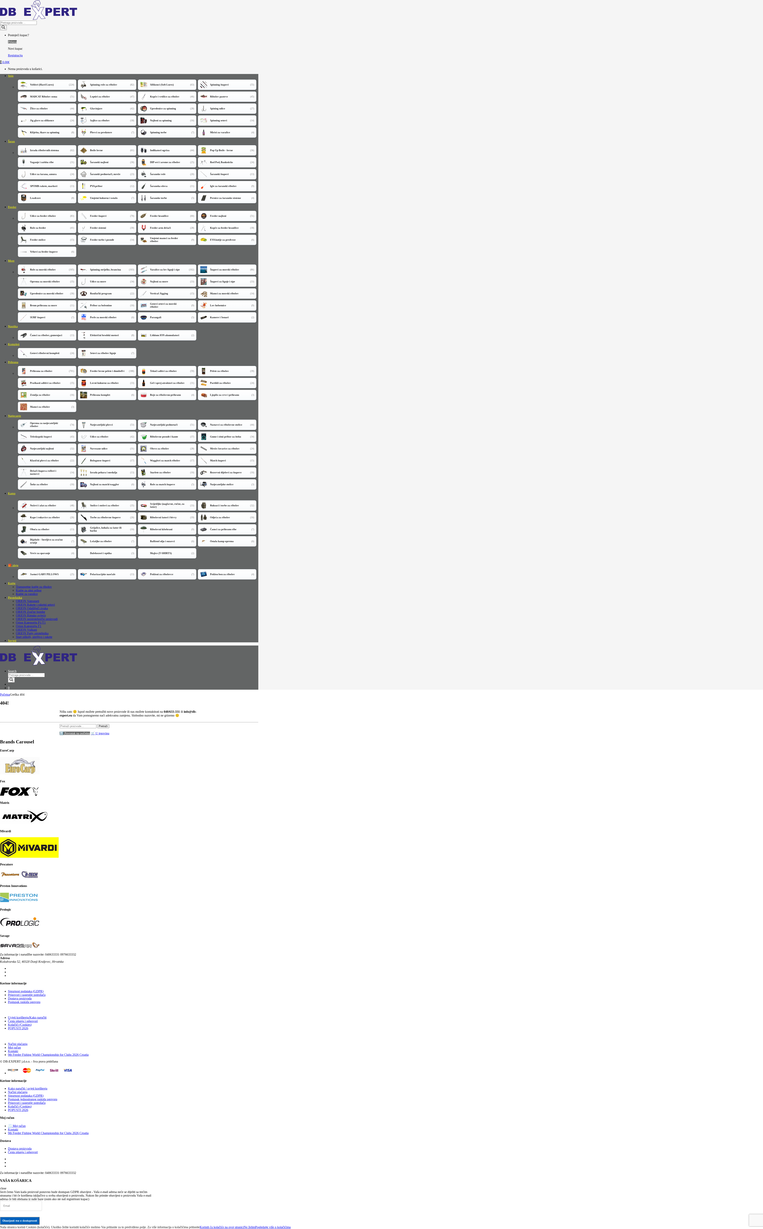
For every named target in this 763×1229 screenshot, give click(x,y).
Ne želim (249, 1227)
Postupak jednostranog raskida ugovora (32, 1099)
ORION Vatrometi (27, 601)
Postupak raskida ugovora (24, 1002)
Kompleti (13, 344)
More (11, 260)
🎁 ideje (13, 565)
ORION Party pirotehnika (32, 633)
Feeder (12, 207)
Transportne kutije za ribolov (34, 586)
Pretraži (103, 726)
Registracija (15, 55)
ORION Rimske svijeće (31, 615)
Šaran (11, 141)
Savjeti (12, 640)
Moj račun (14, 1047)
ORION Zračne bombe (30, 612)
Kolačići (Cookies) (20, 1024)
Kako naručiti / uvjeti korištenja (27, 1088)
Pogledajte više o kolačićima (273, 1227)
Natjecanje (14, 415)
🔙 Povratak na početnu (75, 733)
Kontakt (13, 1051)
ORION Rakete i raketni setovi (35, 604)
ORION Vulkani (26, 629)
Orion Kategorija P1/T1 (31, 622)
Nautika (13, 326)
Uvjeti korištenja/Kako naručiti (27, 1017)
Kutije (11, 583)
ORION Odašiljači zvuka (32, 608)
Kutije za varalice (27, 594)
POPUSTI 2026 (18, 1028)
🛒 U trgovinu (100, 733)
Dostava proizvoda (20, 998)
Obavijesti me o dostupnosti (19, 1220)
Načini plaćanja (17, 1044)
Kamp (11, 493)
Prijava (12, 42)
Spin (11, 75)
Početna (5, 694)
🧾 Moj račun (17, 1126)
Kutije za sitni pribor (29, 590)
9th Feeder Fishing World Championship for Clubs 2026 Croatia (48, 1054)
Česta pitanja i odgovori (23, 1021)
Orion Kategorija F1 (28, 626)
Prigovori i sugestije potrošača (27, 995)
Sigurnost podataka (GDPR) (26, 991)
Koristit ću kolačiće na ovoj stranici (222, 1227)
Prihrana (13, 362)
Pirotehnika (15, 597)
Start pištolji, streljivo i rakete (34, 637)
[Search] (3, 27)
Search (12, 671)
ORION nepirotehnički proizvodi (37, 619)
